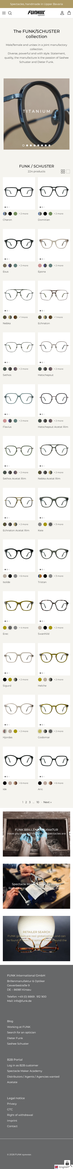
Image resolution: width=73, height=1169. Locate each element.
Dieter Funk (15, 1041)
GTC (10, 1112)
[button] (23, 148)
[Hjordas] (19, 714)
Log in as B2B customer (22, 1068)
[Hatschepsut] (54, 352)
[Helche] (54, 662)
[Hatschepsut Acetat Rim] (54, 403)
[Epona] (54, 248)
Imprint (12, 1124)
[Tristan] (54, 559)
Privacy (12, 1107)
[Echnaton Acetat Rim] (19, 507)
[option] (36, 117)
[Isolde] (19, 559)
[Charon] (19, 196)
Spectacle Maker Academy (24, 1074)
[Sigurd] (19, 662)
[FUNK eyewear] (36, 16)
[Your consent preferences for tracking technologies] (67, 1163)
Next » (47, 805)
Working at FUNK (18, 1030)
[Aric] (54, 766)
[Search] (12, 16)
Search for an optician (21, 1035)
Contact (12, 1129)
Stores (12, 4)
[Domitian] (54, 196)
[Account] (61, 16)
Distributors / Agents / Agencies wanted (33, 1079)
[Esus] (19, 248)
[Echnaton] (54, 300)
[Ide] (19, 766)
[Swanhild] (54, 610)
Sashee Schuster (18, 1047)
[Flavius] (19, 403)
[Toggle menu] (4, 16)
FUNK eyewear (23, 1157)
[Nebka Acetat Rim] (54, 455)
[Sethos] (19, 352)
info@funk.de (23, 1004)
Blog (10, 1024)
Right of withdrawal (20, 1118)
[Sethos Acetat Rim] (19, 455)
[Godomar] (54, 714)
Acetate (12, 1085)
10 (37, 805)
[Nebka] (19, 300)
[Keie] (54, 507)
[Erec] (19, 610)
